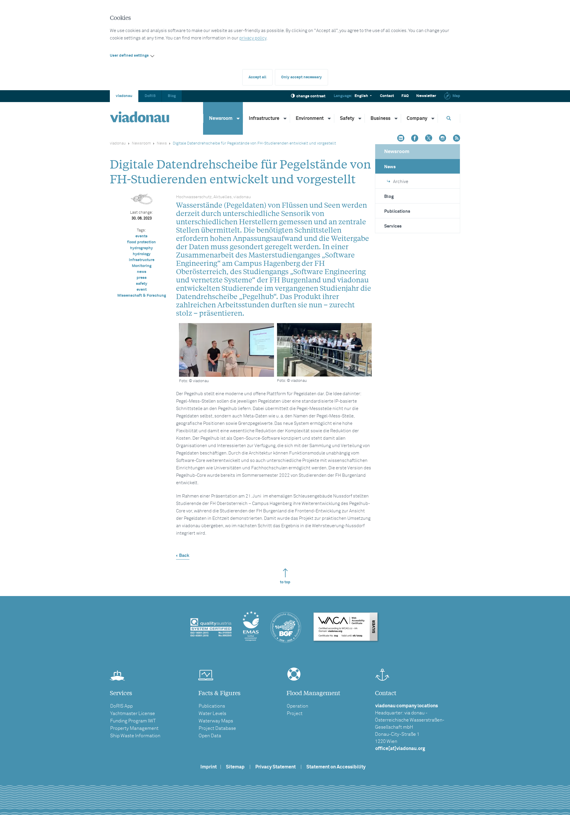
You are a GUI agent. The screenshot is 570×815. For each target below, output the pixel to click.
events (141, 236)
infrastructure (141, 260)
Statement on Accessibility (335, 767)
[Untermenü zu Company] (433, 118)
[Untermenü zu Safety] (360, 118)
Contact (387, 96)
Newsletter (426, 96)
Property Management (134, 728)
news (141, 272)
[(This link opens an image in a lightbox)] (324, 349)
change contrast (310, 96)
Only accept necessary (301, 77)
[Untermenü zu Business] (396, 118)
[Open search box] (449, 118)
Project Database (217, 728)
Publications (397, 211)
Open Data (210, 735)
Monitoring (141, 266)
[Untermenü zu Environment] (329, 118)
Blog (172, 96)
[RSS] (456, 139)
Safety (347, 118)
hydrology (142, 254)
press (142, 278)
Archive (400, 181)
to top (285, 582)
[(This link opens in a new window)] (400, 139)
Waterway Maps (216, 721)
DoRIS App (121, 706)
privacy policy (252, 38)
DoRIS (150, 96)
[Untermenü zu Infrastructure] (285, 118)
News (162, 143)
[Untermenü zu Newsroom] (238, 118)
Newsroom (220, 118)
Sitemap (235, 767)
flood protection (141, 242)
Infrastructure (264, 118)
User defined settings (129, 56)
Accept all (257, 77)
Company (417, 118)
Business (380, 118)
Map (456, 96)
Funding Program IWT (133, 721)
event (142, 290)
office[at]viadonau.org (400, 748)
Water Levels (212, 713)
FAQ (405, 96)
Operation (297, 706)
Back (184, 555)
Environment (310, 118)
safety (141, 284)
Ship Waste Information (135, 735)
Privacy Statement (275, 767)
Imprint (208, 767)
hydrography (141, 248)
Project (295, 713)
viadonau (124, 96)
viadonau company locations (406, 705)
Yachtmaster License (132, 713)
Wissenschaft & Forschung (141, 296)
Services (393, 226)
